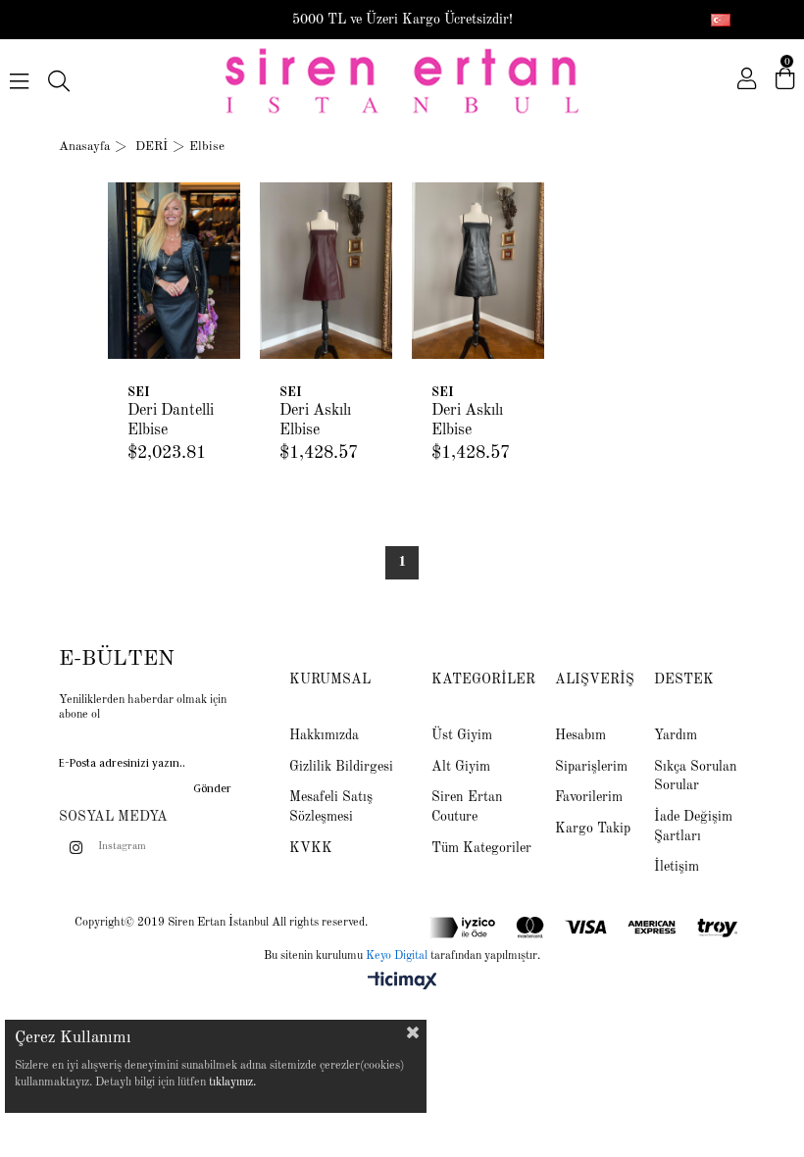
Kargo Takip (592, 828)
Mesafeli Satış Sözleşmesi (331, 807)
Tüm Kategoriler (481, 848)
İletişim (676, 867)
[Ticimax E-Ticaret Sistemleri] (402, 982)
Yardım (675, 735)
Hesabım (580, 735)
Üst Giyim (461, 735)
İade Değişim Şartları (693, 826)
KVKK (310, 848)
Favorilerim (589, 797)
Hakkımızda (324, 735)
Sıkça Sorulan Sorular (695, 776)
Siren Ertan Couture (467, 807)
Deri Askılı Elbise (315, 420)
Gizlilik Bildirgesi (341, 767)
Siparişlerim (591, 767)
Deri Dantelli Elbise (170, 420)
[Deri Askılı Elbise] (326, 271)
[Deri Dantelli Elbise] (174, 271)
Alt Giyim (460, 767)
